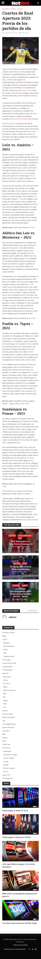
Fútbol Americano (25, 535)
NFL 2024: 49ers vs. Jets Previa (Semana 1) (20, 542)
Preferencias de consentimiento (15, 949)
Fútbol (13, 9)
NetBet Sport (9, 123)
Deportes (6, 9)
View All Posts (32, 610)
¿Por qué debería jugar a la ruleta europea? (18, 865)
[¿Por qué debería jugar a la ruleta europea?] (20, 851)
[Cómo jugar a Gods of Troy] (20, 797)
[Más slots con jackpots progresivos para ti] (20, 880)
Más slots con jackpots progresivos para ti (19, 895)
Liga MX (20, 9)
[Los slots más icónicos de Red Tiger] (20, 910)
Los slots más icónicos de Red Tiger (19, 923)
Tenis (24, 563)
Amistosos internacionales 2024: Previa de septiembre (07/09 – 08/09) (20, 592)
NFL (20, 538)
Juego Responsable (30, 520)
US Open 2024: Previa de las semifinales (20, 567)
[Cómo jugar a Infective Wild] (20, 824)
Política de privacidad (20, 945)
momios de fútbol (21, 119)
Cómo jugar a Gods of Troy (15, 810)
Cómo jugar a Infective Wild (16, 837)
